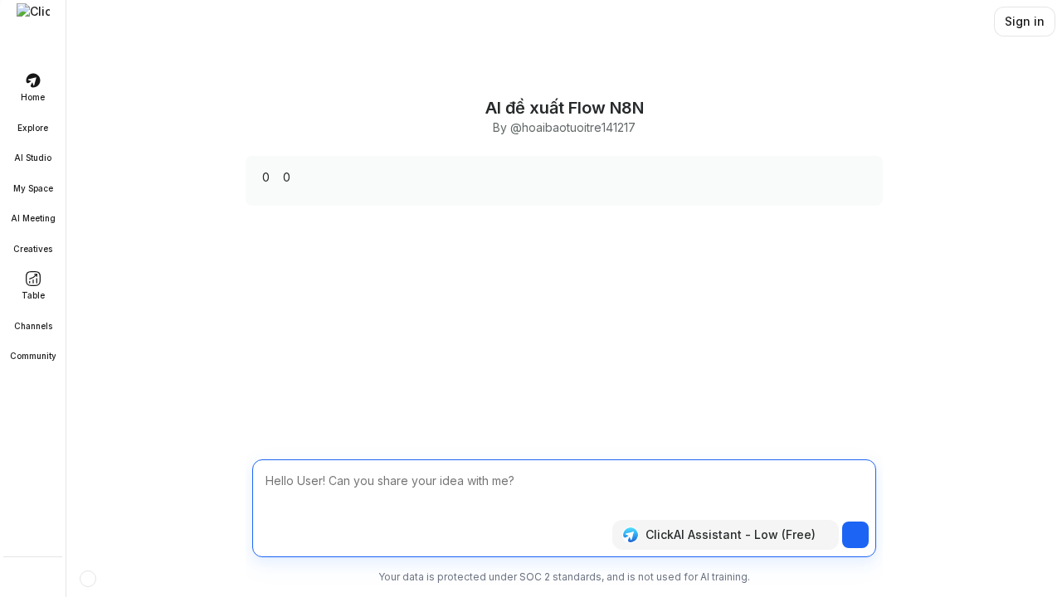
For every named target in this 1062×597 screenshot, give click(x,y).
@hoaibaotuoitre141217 (573, 127)
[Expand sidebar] (33, 19)
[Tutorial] (33, 579)
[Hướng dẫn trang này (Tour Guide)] (88, 579)
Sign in (1025, 21)
